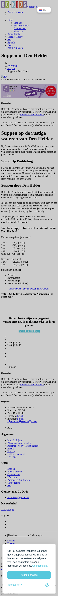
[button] (44, 10)
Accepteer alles (29, 575)
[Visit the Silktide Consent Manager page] (47, 585)
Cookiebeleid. (40, 565)
